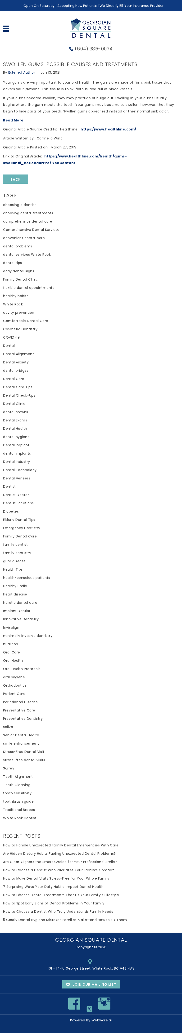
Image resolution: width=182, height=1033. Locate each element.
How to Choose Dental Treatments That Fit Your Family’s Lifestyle (61, 895)
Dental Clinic (14, 403)
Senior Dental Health (21, 735)
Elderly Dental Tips (19, 519)
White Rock (13, 304)
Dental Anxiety (16, 362)
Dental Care (13, 378)
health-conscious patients (26, 577)
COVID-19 (11, 337)
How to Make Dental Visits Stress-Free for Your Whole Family (56, 878)
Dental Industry (16, 461)
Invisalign (11, 627)
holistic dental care (20, 602)
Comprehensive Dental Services (31, 229)
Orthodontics (15, 685)
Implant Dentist (17, 610)
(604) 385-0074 (94, 48)
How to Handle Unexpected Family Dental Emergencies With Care (60, 845)
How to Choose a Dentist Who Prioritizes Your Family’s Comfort (58, 870)
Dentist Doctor (16, 494)
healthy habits (15, 296)
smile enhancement (21, 743)
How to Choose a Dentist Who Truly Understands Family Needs (58, 911)
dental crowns (15, 412)
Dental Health (15, 428)
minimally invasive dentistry (27, 635)
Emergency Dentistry (21, 528)
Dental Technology (20, 470)
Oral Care (11, 652)
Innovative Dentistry (21, 619)
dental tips (12, 262)
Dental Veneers (16, 478)
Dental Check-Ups (19, 395)
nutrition (10, 644)
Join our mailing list (94, 984)
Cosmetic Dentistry (20, 329)
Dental (9, 345)
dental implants (17, 453)
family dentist (15, 544)
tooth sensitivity (17, 793)
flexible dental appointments (28, 287)
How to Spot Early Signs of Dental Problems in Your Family (54, 903)
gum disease (14, 561)
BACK (15, 179)
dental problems (17, 246)
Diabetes (11, 511)
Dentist (9, 486)
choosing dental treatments (28, 213)
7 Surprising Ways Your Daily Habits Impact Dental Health (53, 886)
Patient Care (14, 693)
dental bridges (15, 370)
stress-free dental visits (24, 760)
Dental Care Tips (17, 387)
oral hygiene (14, 677)
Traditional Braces (19, 809)
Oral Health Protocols (22, 668)
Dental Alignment (18, 354)
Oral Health (13, 660)
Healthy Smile (15, 586)
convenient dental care (24, 238)
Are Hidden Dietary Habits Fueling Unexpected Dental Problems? (59, 853)
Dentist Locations (18, 503)
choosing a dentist (19, 204)
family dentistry (17, 552)
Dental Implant (16, 445)
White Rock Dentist (19, 818)
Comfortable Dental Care (25, 320)
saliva (8, 726)
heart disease (15, 594)
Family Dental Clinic (20, 279)
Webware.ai (101, 1020)
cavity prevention (18, 312)
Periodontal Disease (20, 702)
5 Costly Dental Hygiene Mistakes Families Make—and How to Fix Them (65, 919)
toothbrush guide (18, 801)
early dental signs (18, 271)
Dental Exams (15, 420)
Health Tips (13, 569)
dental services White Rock (27, 254)
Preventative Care (19, 710)
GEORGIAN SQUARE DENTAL (91, 940)
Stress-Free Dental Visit (23, 751)
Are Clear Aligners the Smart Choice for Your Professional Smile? (60, 861)
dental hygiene (16, 436)
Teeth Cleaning (16, 785)
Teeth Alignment (18, 776)
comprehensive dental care (27, 221)
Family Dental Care (20, 536)
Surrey (8, 768)
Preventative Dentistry (23, 718)
